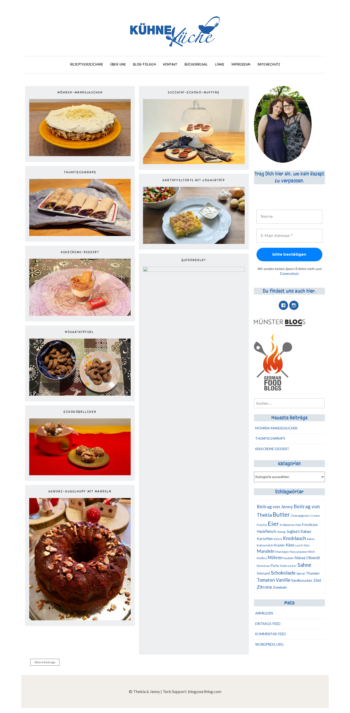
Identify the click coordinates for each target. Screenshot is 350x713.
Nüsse (299, 557)
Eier (273, 523)
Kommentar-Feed (270, 634)
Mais (307, 545)
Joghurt (293, 531)
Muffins (262, 558)
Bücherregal (196, 64)
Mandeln (266, 551)
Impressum (240, 64)
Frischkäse (310, 525)
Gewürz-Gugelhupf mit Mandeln (79, 491)
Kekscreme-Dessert (80, 252)
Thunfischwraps (80, 172)
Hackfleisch (266, 531)
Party (275, 566)
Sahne (304, 565)
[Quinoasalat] (193, 270)
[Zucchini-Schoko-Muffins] (193, 162)
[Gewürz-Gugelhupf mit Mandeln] (80, 618)
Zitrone (264, 587)
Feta (298, 525)
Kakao (306, 531)
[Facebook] (283, 305)
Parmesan (263, 565)
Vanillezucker (302, 580)
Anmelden (264, 613)
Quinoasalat (193, 260)
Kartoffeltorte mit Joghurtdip (194, 180)
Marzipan (282, 552)
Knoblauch (294, 538)
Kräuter (279, 545)
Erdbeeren (287, 525)
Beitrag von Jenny (275, 506)
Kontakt (170, 64)
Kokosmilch (265, 545)
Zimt (317, 580)
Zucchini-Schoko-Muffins (194, 92)
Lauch (299, 545)
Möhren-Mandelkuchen (80, 92)
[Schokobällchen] (80, 473)
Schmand (263, 573)
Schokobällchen (80, 412)
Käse (290, 545)
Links (219, 64)
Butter (281, 514)
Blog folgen (144, 64)
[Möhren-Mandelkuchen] (80, 154)
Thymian (313, 573)
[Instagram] (293, 305)
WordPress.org (269, 644)
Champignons (300, 515)
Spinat (300, 573)
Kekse (278, 539)
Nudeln (288, 558)
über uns (118, 64)
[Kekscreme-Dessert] (80, 314)
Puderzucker (288, 565)
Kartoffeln (265, 538)
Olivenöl (313, 558)
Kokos (311, 539)
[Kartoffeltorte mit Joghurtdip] (193, 242)
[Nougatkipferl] (80, 394)
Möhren (275, 557)
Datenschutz (269, 64)
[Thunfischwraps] (80, 234)
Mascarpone (298, 552)
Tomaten (266, 580)
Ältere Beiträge (44, 662)
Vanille (283, 580)
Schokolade (283, 573)
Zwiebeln (280, 587)
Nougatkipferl (80, 332)
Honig (281, 532)
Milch (311, 551)
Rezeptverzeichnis (86, 64)
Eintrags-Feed (268, 624)
